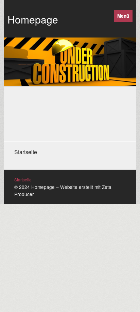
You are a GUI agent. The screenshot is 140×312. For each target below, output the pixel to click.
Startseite (23, 179)
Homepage (32, 19)
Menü (123, 16)
